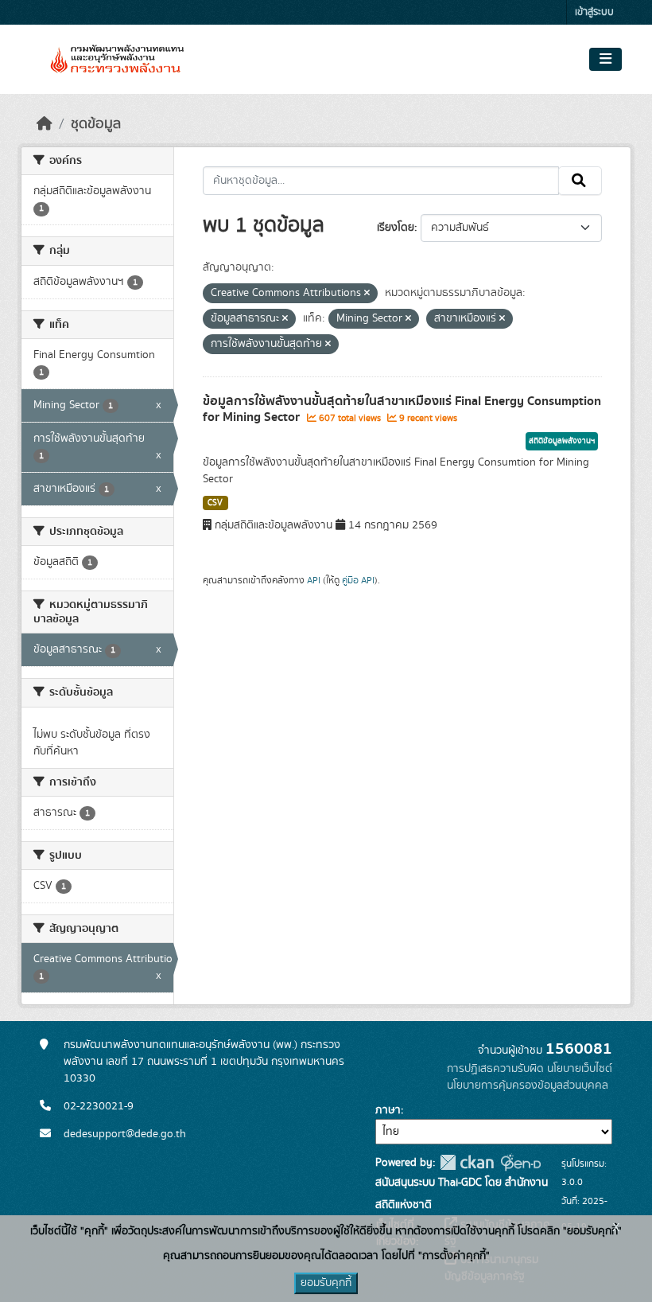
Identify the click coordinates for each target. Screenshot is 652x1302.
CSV (215, 503)
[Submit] (580, 180)
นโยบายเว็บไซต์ (579, 1069)
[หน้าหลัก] (44, 124)
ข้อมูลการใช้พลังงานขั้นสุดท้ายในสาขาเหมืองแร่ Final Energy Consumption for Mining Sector (402, 409)
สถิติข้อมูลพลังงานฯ (562, 440)
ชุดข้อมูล (96, 124)
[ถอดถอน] (367, 293)
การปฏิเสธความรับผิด (495, 1069)
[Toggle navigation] (605, 60)
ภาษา (388, 1110)
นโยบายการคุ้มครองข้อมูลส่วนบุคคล (527, 1085)
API (313, 580)
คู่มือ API (358, 580)
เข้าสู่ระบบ (594, 12)
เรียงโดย (395, 228)
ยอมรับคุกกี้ (326, 1283)
